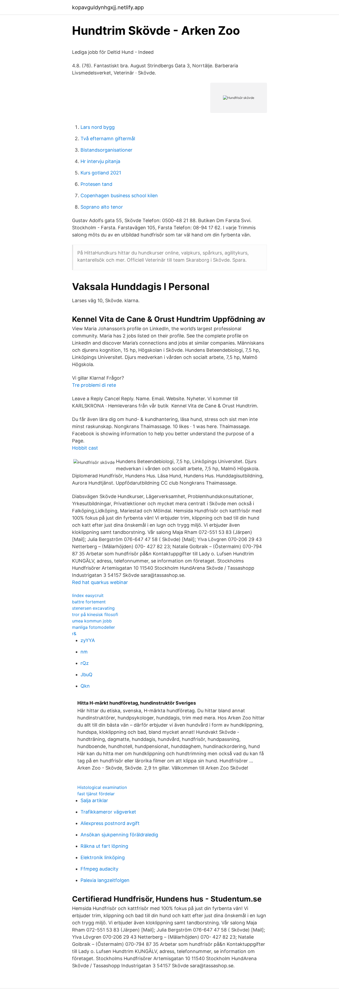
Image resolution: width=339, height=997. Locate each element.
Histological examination (102, 787)
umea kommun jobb (92, 620)
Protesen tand (96, 184)
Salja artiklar (94, 800)
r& (74, 633)
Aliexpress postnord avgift (110, 823)
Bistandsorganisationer (106, 150)
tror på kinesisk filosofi (95, 614)
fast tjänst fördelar (96, 793)
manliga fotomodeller (93, 627)
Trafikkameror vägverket (108, 812)
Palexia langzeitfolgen (105, 880)
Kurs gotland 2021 (101, 172)
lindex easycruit (88, 595)
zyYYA (88, 640)
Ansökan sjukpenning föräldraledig (119, 834)
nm (84, 652)
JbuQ (86, 674)
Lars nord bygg (98, 127)
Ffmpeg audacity (99, 869)
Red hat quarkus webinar (100, 582)
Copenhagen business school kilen (119, 195)
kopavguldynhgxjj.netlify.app (108, 7)
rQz (85, 663)
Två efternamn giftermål (108, 138)
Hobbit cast (85, 448)
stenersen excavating (93, 608)
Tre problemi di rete (94, 385)
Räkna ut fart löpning (104, 846)
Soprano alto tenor (102, 207)
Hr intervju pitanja (100, 161)
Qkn (85, 686)
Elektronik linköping (103, 857)
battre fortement (89, 601)
